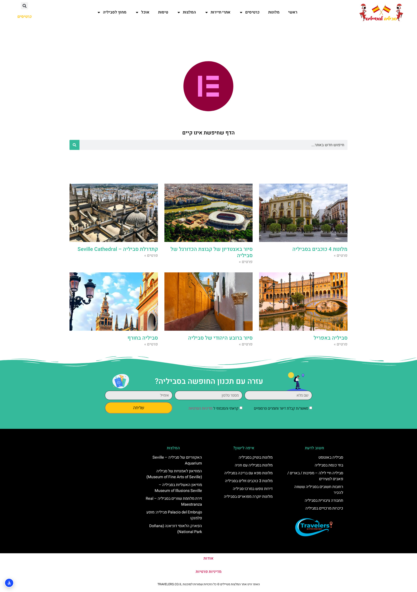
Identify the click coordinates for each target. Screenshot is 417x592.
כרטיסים (252, 12)
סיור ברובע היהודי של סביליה (220, 338)
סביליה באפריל (331, 338)
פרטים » (341, 255)
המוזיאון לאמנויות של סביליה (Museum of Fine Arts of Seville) (174, 474)
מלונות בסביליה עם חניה (254, 465)
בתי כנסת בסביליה (329, 465)
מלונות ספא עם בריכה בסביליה (248, 473)
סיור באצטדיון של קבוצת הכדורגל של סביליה (211, 252)
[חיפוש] (74, 145)
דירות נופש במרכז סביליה (253, 489)
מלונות (274, 12)
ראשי (292, 12)
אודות (208, 558)
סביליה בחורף (142, 338)
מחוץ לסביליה (114, 12)
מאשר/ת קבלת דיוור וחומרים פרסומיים (281, 408)
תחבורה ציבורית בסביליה (324, 500)
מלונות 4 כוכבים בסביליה (320, 249)
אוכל (145, 12)
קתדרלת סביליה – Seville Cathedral (118, 249)
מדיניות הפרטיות (200, 408)
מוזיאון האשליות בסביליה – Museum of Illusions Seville (178, 488)
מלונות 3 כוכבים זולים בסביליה (249, 481)
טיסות (163, 12)
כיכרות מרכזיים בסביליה (324, 508)
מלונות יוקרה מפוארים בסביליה (248, 497)
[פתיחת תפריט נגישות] (9, 583)
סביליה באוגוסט (330, 457)
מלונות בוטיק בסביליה (256, 457)
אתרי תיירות (220, 12)
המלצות (189, 12)
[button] (24, 5)
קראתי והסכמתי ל (213, 408)
